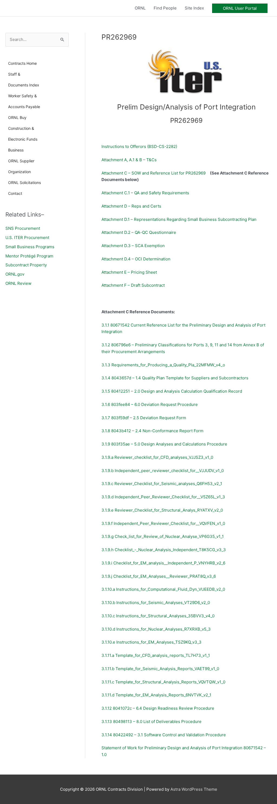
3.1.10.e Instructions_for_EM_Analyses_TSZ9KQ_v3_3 (151, 642)
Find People (165, 8)
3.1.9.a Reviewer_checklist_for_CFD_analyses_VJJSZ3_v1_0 (157, 457)
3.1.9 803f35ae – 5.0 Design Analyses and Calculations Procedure (164, 444)
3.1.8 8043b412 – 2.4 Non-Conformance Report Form (152, 430)
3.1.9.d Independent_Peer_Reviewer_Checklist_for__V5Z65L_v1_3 (163, 496)
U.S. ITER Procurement (27, 237)
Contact (15, 193)
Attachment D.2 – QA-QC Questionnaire (138, 232)
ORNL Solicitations (24, 182)
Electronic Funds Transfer (22, 141)
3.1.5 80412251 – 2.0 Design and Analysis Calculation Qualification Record (171, 391)
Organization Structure (19, 173)
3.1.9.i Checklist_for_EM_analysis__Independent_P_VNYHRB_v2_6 (163, 563)
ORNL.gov (14, 274)
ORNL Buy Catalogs (17, 119)
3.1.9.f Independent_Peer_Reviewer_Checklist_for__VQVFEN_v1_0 (163, 523)
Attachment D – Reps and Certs (131, 206)
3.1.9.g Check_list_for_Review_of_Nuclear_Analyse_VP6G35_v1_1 (162, 536)
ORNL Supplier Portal (21, 162)
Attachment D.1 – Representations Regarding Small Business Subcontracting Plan (179, 219)
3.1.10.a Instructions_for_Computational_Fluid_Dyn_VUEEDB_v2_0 (163, 589)
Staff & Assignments (19, 76)
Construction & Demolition (21, 130)
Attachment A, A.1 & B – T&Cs (129, 159)
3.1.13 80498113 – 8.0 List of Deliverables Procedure (152, 721)
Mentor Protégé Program (29, 256)
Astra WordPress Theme (193, 789)
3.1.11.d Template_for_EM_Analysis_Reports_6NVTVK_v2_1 (156, 695)
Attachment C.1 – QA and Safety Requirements (145, 192)
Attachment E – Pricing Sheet (129, 272)
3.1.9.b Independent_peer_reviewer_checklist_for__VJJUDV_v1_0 (162, 470)
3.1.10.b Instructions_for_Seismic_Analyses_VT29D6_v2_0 (156, 602)
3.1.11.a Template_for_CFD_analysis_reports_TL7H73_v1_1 (155, 655)
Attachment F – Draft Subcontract (133, 285)
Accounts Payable (24, 106)
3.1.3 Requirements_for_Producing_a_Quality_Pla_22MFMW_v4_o (163, 364)
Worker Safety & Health (22, 97)
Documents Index (23, 85)
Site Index (194, 8)
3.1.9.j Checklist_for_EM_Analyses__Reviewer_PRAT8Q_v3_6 (159, 576)
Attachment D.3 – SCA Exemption (133, 245)
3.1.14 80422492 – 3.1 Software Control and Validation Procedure (164, 734)
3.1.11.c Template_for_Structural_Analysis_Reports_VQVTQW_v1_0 (163, 681)
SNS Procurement (22, 228)
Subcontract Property (26, 264)
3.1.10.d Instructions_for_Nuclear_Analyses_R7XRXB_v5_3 (156, 629)
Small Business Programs (29, 246)
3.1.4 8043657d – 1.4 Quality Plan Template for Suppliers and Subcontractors (174, 377)
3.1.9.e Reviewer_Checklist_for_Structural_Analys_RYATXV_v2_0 (162, 510)
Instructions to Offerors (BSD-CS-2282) (139, 146)
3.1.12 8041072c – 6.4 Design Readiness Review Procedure (157, 708)
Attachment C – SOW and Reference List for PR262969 (155, 173)
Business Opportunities (20, 152)
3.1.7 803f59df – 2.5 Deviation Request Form (143, 417)
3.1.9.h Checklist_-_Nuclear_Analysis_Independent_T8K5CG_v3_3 (164, 549)
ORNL (140, 8)
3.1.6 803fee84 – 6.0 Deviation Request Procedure (150, 404)
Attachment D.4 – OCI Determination (135, 258)
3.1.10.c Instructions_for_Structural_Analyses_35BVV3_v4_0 (158, 615)
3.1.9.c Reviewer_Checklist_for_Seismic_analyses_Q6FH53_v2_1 (161, 483)
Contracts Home (22, 63)
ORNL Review (18, 283)
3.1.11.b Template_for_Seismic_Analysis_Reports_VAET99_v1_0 (160, 668)
